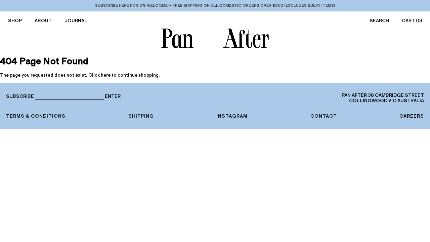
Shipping (141, 116)
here (106, 75)
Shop (15, 21)
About (43, 21)
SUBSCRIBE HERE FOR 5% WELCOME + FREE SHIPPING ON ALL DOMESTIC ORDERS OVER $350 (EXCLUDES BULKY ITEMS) (215, 5)
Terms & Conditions (36, 116)
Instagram (232, 116)
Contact (323, 116)
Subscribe (20, 96)
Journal (75, 21)
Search (379, 21)
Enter (113, 96)
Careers (411, 116)
